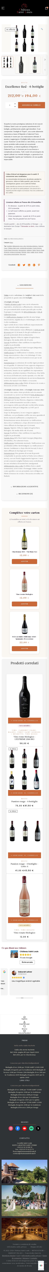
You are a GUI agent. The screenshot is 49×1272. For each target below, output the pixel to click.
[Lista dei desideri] (24, 1031)
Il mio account (24, 1024)
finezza (38, 250)
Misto (24, 82)
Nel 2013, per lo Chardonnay (24, 1055)
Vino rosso (23, 254)
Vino (14, 730)
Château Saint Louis (13, 248)
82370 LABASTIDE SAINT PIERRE (24, 1145)
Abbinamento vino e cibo (19, 246)
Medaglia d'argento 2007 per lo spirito (24, 1100)
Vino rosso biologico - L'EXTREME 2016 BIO (24, 738)
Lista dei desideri (24, 1033)
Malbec (12, 732)
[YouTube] (24, 1128)
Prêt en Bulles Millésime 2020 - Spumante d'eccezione (24, 638)
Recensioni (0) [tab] (26, 494)
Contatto (33, 1258)
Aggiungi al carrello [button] (25, 721)
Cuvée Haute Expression (11, 250)
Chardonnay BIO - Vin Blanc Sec (24, 552)
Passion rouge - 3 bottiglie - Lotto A (24, 865)
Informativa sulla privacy (31, 1256)
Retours (26, 1258)
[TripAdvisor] (31, 1128)
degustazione (22, 250)
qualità (32, 252)
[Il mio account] (24, 1022)
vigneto (41, 252)
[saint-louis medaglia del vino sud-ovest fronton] (24, 1116)
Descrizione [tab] (26, 285)
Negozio (24, 1019)
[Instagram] (11, 1128)
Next (45, 59)
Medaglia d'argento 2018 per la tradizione (24, 1092)
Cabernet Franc (27, 730)
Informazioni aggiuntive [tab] (25, 486)
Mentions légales (8, 1256)
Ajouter (24, 561)
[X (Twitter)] (38, 1128)
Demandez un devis (27, 226)
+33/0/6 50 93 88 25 (24, 1147)
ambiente (29, 250)
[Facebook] (17, 1128)
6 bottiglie (9, 246)
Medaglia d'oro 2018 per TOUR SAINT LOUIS (23, 1067)
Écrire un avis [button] (27, 962)
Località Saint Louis (24, 1143)
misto (28, 252)
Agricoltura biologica (31, 246)
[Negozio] (24, 1017)
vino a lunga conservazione (11, 254)
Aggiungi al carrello (31, 105)
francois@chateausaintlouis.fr (24, 1151)
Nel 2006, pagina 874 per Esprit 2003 (24, 1052)
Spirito (34, 250)
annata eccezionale (15, 252)
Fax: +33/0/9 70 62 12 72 (24, 1149)
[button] (42, 29)
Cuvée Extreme (37, 248)
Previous (45, 70)
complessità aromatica (26, 248)
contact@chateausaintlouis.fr (24, 1153)
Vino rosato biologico (24, 594)
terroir (36, 252)
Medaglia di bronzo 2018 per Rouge (24, 1095)
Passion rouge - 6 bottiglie (24, 801)
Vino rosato (28, 930)
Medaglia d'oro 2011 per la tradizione (24, 1097)
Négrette (23, 252)
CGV (18, 1256)
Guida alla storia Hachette (24, 1050)
